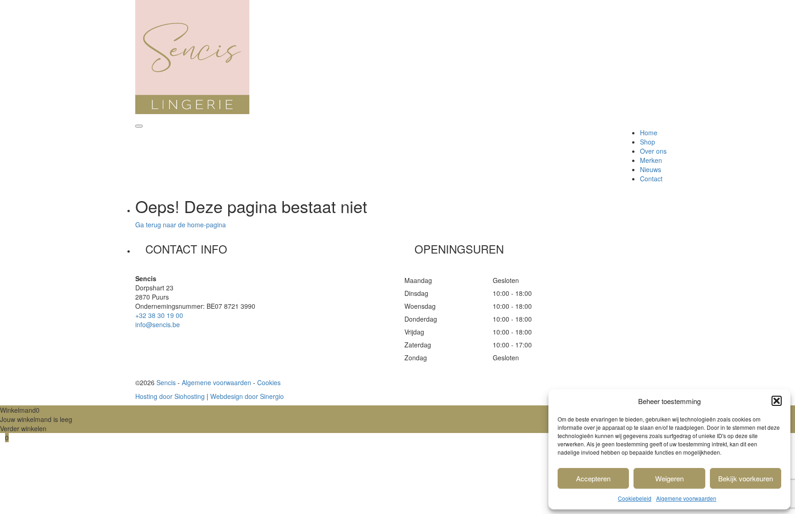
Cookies (269, 382)
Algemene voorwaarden (686, 498)
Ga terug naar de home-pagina (180, 224)
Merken (651, 160)
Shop (647, 141)
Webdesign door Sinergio (247, 396)
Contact (651, 178)
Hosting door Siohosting (170, 396)
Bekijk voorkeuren (745, 478)
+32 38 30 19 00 (159, 315)
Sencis (166, 382)
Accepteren (593, 478)
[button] (776, 400)
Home (648, 132)
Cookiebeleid (634, 498)
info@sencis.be (157, 324)
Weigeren (669, 478)
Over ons (653, 151)
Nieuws (650, 169)
